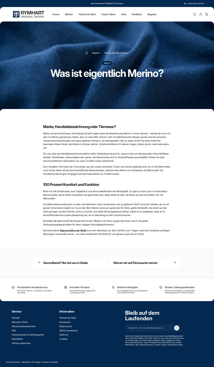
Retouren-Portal (20, 322)
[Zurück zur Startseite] (86, 53)
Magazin (96, 53)
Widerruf (63, 334)
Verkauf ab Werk (67, 317)
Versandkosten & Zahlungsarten (28, 334)
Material (107, 63)
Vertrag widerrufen (21, 343)
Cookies (63, 339)
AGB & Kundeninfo (68, 330)
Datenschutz (65, 326)
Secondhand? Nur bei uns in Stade (65, 263)
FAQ (14, 330)
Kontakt (15, 317)
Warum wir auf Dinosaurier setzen (135, 263)
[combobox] (196, 3)
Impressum (65, 322)
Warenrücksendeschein (23, 326)
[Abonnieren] (176, 328)
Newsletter (17, 339)
